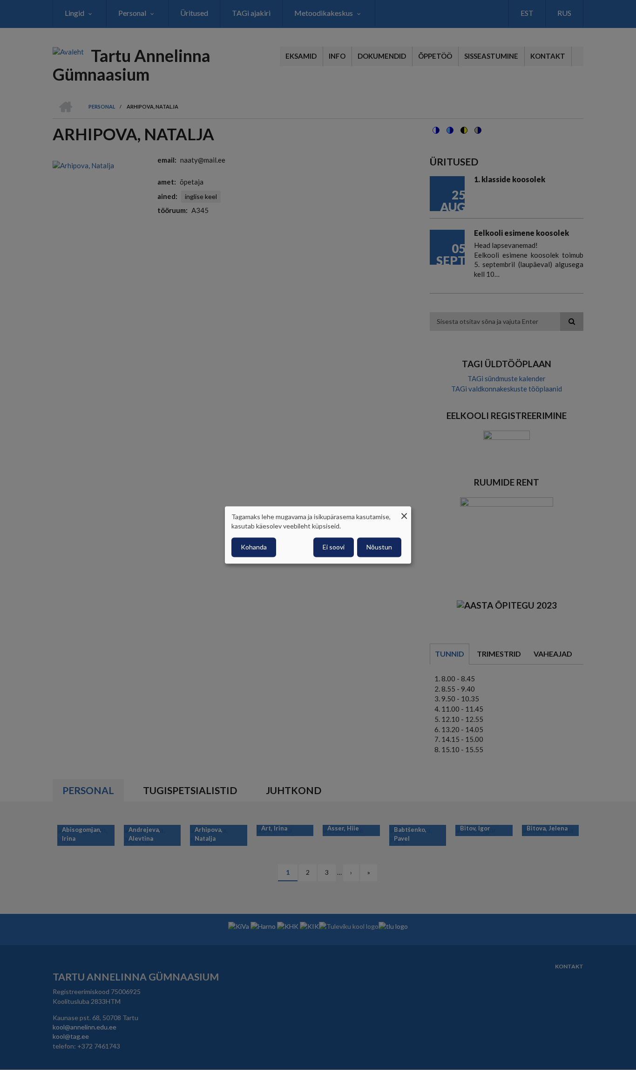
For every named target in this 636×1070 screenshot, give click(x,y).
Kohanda (254, 547)
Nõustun (379, 547)
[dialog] (318, 534)
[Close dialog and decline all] (404, 512)
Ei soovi (334, 547)
